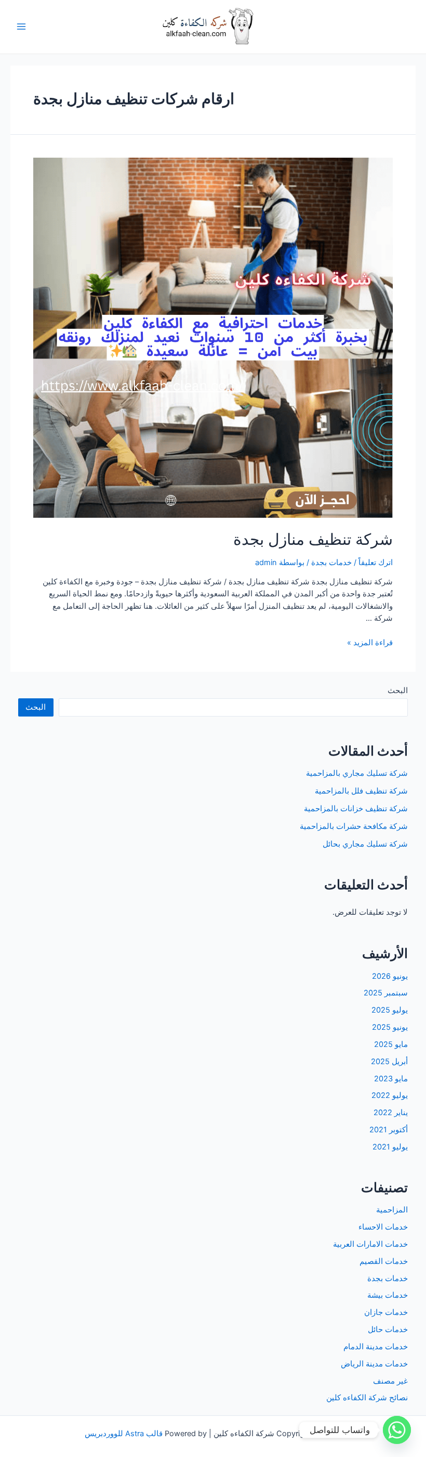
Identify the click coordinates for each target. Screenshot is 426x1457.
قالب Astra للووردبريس (124, 1433)
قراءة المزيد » (370, 642)
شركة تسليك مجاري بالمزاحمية (357, 773)
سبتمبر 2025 (386, 993)
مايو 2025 (391, 1044)
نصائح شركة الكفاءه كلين (367, 1397)
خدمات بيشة (387, 1295)
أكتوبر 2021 (388, 1129)
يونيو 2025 (390, 1027)
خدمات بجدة (331, 562)
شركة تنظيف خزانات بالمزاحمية (356, 808)
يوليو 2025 (389, 1010)
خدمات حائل (388, 1329)
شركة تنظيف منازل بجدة (313, 539)
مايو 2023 (391, 1078)
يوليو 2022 (389, 1095)
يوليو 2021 (390, 1147)
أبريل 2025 (389, 1061)
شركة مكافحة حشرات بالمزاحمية (354, 826)
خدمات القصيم (384, 1261)
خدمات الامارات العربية (370, 1244)
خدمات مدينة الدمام (375, 1346)
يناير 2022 (391, 1112)
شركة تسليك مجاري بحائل (365, 844)
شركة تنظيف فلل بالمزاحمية (361, 791)
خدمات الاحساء (383, 1227)
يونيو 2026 (390, 976)
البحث (398, 690)
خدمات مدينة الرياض (374, 1364)
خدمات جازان (386, 1312)
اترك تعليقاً (375, 562)
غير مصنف (390, 1381)
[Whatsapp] (397, 1430)
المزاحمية (392, 1210)
